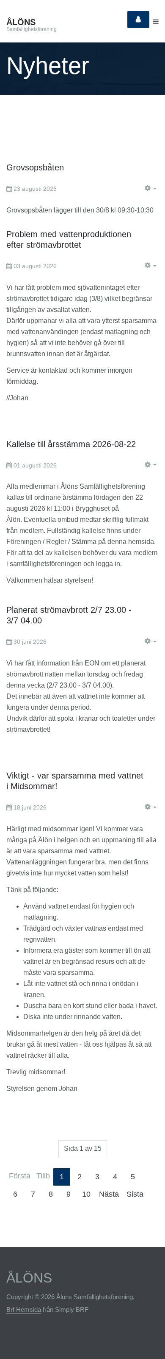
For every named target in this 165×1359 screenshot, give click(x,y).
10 (86, 1194)
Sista (134, 1194)
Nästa (109, 1194)
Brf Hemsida (23, 1309)
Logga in (138, 19)
